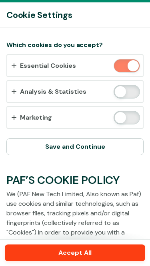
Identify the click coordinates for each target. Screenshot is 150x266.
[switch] (132, 66)
